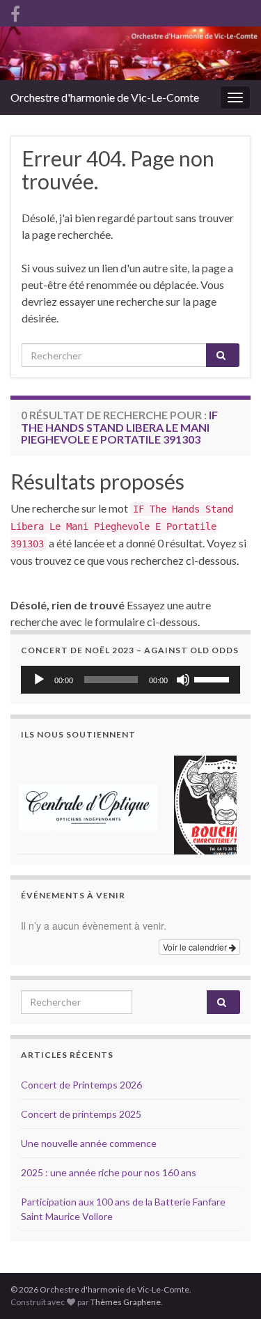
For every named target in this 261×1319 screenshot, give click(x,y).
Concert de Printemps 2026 (81, 1085)
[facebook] (15, 11)
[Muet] (183, 680)
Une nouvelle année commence (89, 1143)
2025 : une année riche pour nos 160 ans (108, 1172)
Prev (39, 802)
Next (222, 802)
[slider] (213, 678)
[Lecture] (39, 680)
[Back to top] (229, 1236)
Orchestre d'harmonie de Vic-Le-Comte (104, 97)
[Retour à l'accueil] (130, 53)
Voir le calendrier (196, 947)
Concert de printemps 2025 (81, 1114)
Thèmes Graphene (125, 1302)
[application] (130, 680)
